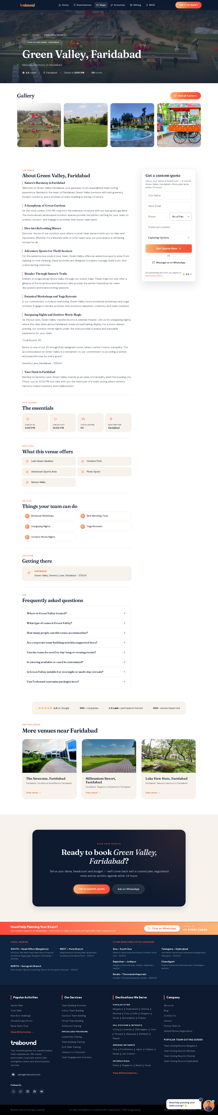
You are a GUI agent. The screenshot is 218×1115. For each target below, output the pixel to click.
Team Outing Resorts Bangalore (180, 1045)
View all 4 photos (187, 95)
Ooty (153, 1029)
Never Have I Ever (20, 1025)
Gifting (137, 5)
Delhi (135, 1013)
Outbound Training (71, 1025)
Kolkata (142, 1017)
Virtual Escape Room (22, 1020)
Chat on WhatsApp (164, 928)
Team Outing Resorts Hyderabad (181, 1061)
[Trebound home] (27, 5)
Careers (168, 1020)
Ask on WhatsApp (128, 889)
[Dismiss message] (201, 1100)
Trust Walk (16, 1010)
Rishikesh (143, 1033)
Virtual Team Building (72, 1020)
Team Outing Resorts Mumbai (179, 1050)
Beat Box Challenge (21, 1015)
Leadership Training (72, 1036)
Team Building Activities (74, 1005)
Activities (119, 5)
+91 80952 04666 (195, 930)
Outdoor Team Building (74, 1015)
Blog (166, 1010)
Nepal (139, 1065)
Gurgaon (145, 1013)
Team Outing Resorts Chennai (179, 1056)
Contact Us (170, 1015)
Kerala (116, 1053)
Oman (148, 1065)
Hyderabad (132, 1008)
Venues (35, 35)
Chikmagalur (141, 1029)
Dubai (116, 1065)
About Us (169, 1005)
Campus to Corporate (73, 1052)
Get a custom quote (92, 889)
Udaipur (149, 1049)
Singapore (127, 1065)
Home (65, 5)
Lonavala (127, 1029)
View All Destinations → (126, 1072)
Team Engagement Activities (77, 1057)
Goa (115, 1049)
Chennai (145, 1008)
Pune (126, 1013)
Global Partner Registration (178, 1031)
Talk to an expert (188, 5)
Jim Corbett (128, 1053)
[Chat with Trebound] (208, 1105)
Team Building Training (73, 1041)
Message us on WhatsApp (170, 262)
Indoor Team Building (73, 1010)
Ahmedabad (128, 1017)
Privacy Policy (156, 275)
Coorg (116, 1029)
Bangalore (118, 1008)
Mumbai (117, 1013)
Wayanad (131, 1033)
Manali (116, 1038)
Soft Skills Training (71, 1047)
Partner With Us (172, 1025)
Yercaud (119, 1033)
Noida (116, 1017)
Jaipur (139, 1049)
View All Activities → (22, 1032)
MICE (152, 5)
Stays (103, 5)
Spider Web (17, 1005)
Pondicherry (126, 1049)
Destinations (84, 5)
